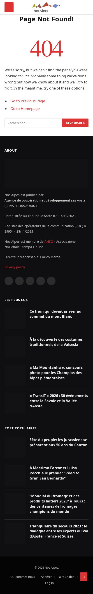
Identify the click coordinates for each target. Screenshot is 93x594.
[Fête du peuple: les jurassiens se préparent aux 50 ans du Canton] (15, 447)
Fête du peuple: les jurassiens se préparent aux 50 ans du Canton (59, 442)
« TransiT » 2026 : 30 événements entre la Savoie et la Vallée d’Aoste (59, 400)
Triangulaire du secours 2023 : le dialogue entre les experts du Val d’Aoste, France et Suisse (59, 531)
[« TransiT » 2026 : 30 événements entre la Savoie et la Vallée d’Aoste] (15, 403)
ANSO (48, 241)
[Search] (86, 7)
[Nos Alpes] (46, 7)
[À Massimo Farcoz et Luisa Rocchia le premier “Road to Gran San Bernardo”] (15, 475)
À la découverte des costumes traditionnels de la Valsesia (56, 342)
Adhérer (46, 577)
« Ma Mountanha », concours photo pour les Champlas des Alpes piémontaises (56, 372)
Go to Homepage (25, 108)
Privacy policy (15, 267)
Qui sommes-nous (22, 577)
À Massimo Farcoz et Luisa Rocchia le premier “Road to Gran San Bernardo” (54, 473)
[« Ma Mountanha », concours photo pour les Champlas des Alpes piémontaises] (15, 375)
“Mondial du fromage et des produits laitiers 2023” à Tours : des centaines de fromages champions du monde (57, 503)
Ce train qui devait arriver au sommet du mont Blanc (55, 314)
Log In (49, 583)
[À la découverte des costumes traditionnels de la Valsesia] (15, 346)
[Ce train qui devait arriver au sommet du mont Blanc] (15, 318)
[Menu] (9, 7)
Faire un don (66, 577)
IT (84, 577)
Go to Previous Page (27, 101)
